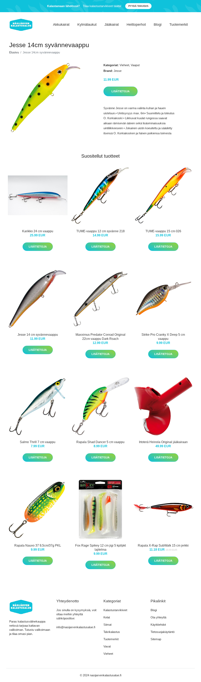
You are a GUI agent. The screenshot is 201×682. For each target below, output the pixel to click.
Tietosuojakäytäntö (163, 632)
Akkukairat (61, 25)
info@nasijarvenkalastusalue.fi (75, 627)
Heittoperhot (136, 25)
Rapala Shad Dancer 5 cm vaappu (100, 442)
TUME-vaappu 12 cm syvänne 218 (100, 231)
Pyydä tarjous (138, 6)
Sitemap (156, 639)
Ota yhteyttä (158, 617)
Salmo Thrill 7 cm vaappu (37, 442)
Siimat (107, 624)
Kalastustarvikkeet (115, 610)
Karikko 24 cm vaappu (37, 231)
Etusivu (14, 52)
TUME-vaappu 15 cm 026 (163, 231)
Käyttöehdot (158, 624)
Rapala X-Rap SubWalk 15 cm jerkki (163, 545)
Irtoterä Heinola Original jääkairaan (163, 442)
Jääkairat (111, 25)
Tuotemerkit (178, 25)
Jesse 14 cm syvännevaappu (37, 334)
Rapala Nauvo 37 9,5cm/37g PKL (37, 545)
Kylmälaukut (87, 25)
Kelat (106, 617)
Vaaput (135, 65)
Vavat (107, 646)
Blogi (158, 25)
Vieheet (124, 65)
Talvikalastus (111, 632)
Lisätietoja (120, 91)
